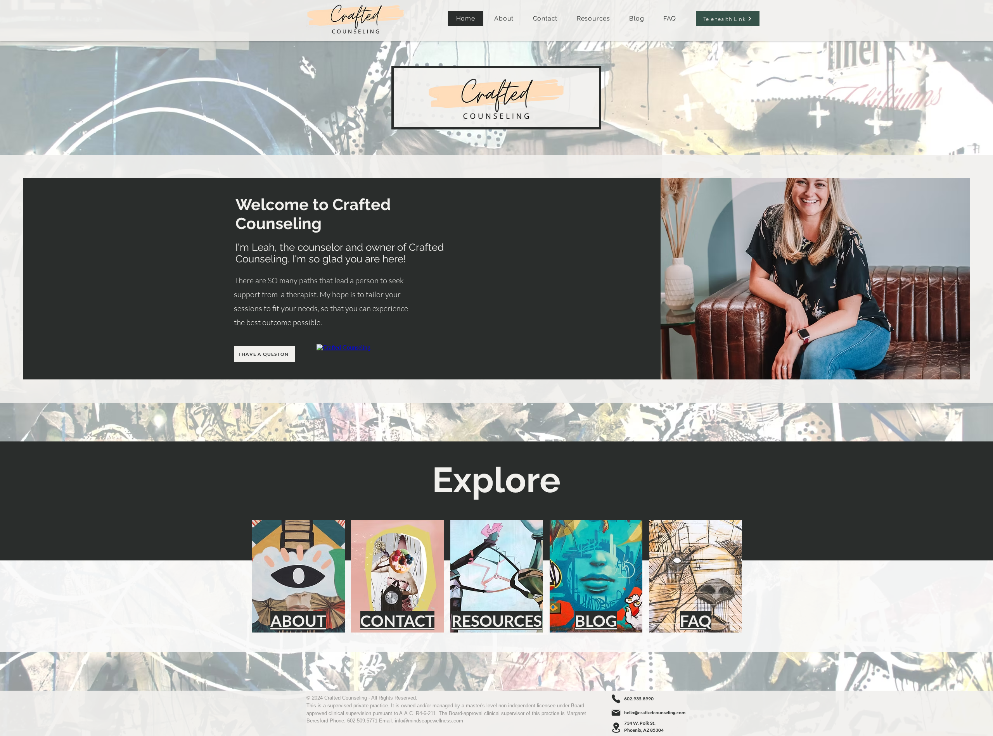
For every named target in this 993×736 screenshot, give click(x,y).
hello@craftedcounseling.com (654, 712)
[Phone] (616, 698)
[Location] (616, 727)
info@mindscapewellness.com (429, 721)
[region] (298, 577)
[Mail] (616, 713)
